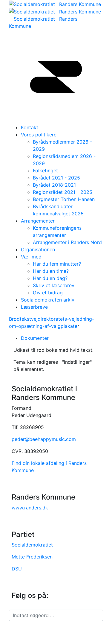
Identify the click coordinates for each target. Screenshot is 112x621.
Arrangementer (38, 221)
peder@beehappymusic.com (44, 439)
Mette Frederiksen (32, 557)
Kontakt (29, 127)
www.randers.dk (30, 508)
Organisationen (38, 249)
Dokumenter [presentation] (35, 338)
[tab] (62, 338)
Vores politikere (38, 135)
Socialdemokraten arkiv (47, 300)
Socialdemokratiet (32, 545)
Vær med (31, 257)
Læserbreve (34, 307)
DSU (17, 569)
